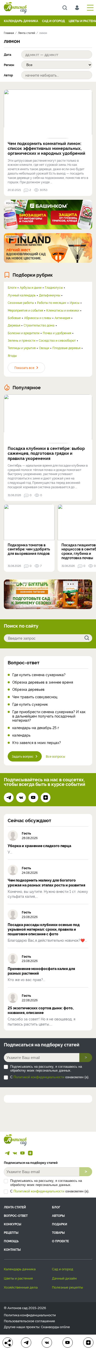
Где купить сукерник (30, 704)
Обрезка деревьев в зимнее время (42, 682)
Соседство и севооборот (57, 340)
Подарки (59, 1224)
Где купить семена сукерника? (39, 675)
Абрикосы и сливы (37, 318)
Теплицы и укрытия (22, 348)
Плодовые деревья (66, 348)
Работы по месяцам (51, 302)
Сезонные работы (21, 302)
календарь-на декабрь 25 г (35, 728)
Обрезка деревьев (28, 689)
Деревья (14, 325)
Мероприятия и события (25, 310)
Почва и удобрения (57, 333)
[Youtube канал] (33, 797)
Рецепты (11, 1232)
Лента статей (15, 1207)
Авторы (58, 1215)
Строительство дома (39, 325)
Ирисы (74, 302)
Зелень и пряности (21, 340)
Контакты (12, 1249)
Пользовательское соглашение (29, 1320)
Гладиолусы (54, 287)
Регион (9, 65)
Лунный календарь (22, 295)
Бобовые (14, 318)
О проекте (60, 1241)
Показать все (24, 367)
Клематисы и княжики (62, 310)
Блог (56, 1207)
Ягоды (12, 355)
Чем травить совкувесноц (34, 697)
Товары (58, 1232)
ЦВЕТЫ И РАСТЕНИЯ (18, 1278)
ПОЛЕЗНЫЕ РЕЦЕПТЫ (67, 1287)
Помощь (11, 1241)
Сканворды (50, 1326)
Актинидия (62, 318)
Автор (8, 75)
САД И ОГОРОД (53, 21)
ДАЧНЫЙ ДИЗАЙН (64, 1278)
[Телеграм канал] (9, 797)
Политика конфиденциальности (30, 1315)
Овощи (44, 348)
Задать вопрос (23, 756)
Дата (7, 54)
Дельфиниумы (49, 295)
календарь (21, 735)
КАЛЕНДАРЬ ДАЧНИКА (21, 21)
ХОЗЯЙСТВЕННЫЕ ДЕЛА (21, 1287)
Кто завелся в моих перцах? (36, 742)
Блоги (12, 287)
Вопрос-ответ (23, 662)
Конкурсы (12, 1224)
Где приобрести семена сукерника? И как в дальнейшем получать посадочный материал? (49, 716)
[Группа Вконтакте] (21, 797)
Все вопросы (55, 756)
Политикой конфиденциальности (39, 1077)
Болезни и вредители (23, 333)
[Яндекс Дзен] (45, 797)
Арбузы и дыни (30, 287)
